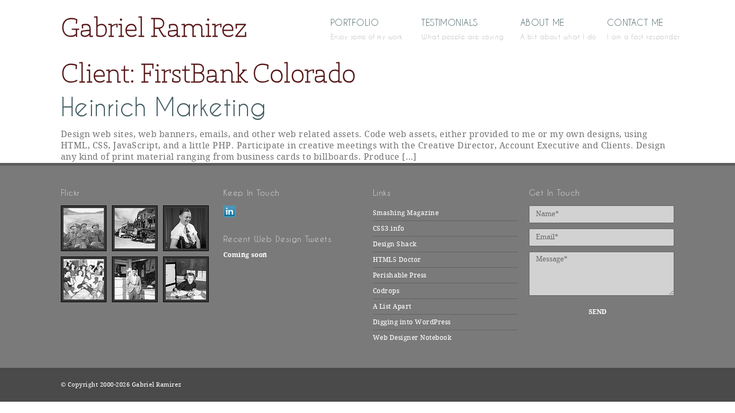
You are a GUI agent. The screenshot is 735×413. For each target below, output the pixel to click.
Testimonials (455, 28)
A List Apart (392, 306)
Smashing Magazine (406, 213)
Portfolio (360, 28)
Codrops (386, 291)
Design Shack (395, 244)
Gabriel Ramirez (154, 27)
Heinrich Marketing (163, 107)
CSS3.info (388, 228)
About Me (547, 28)
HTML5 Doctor (397, 260)
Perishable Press (400, 275)
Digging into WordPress (412, 322)
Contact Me (640, 28)
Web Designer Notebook (412, 337)
